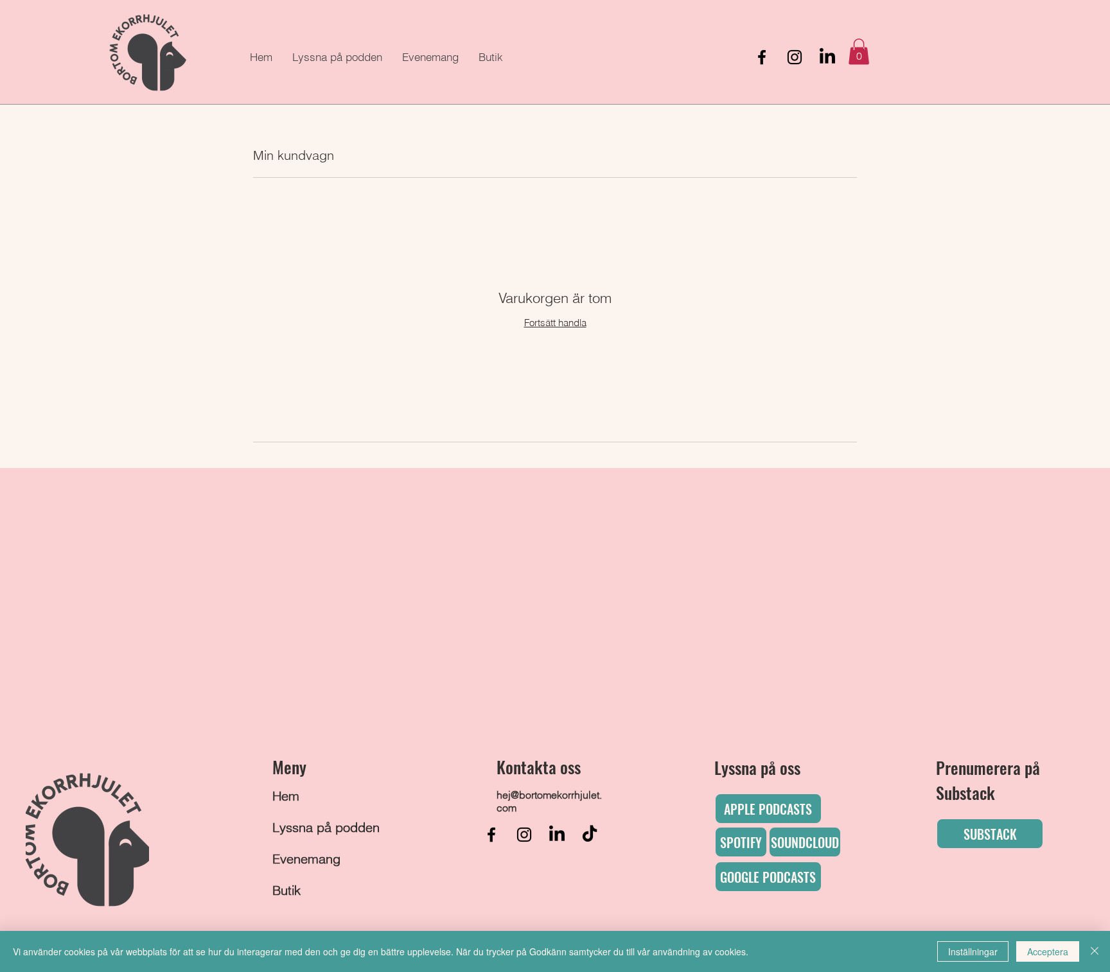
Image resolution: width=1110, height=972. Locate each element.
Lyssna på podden (310, 827)
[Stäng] (1094, 951)
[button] (859, 52)
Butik (286, 890)
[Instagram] (794, 57)
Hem (285, 796)
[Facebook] (761, 57)
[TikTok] (589, 834)
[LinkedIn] (827, 57)
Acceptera (1047, 951)
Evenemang (306, 859)
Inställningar (973, 951)
